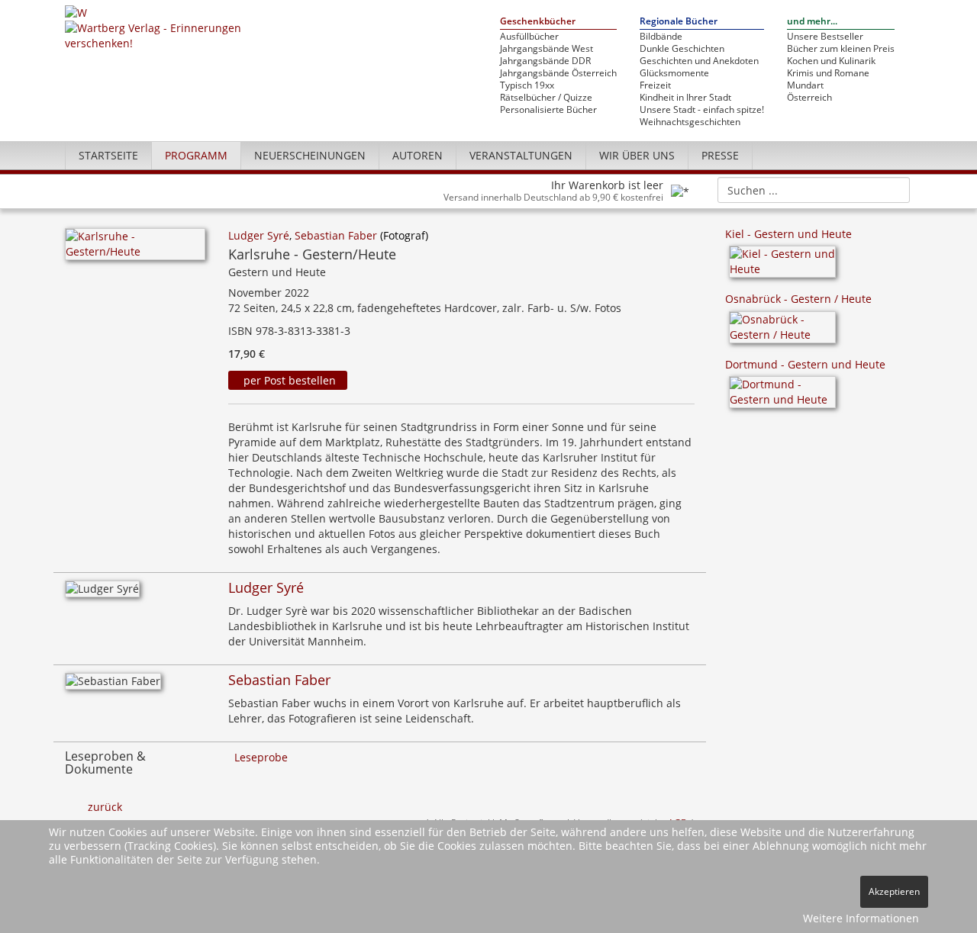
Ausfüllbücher (529, 36)
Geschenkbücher (538, 21)
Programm (196, 155)
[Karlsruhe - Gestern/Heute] (135, 248)
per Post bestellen (288, 380)
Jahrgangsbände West (546, 48)
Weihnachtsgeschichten (690, 122)
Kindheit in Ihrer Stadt (685, 97)
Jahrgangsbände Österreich (558, 73)
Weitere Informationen (861, 918)
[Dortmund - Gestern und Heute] (782, 397)
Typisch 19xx (527, 85)
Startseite (108, 155)
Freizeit (655, 85)
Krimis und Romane (828, 73)
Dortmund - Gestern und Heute (805, 364)
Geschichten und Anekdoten (699, 61)
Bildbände (661, 36)
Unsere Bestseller (825, 36)
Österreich (809, 97)
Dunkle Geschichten (682, 48)
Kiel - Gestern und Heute (788, 234)
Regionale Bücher (678, 21)
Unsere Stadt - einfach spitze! (702, 110)
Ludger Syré (258, 235)
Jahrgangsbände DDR (545, 61)
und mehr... (812, 21)
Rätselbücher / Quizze (546, 97)
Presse (720, 155)
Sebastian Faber (336, 235)
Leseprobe (261, 757)
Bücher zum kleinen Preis (841, 48)
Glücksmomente (674, 73)
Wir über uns (637, 155)
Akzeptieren (894, 891)
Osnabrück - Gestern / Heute (798, 298)
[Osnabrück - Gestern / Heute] (782, 332)
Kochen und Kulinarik (831, 61)
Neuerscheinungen (310, 155)
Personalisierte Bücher (548, 110)
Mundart (805, 85)
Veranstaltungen (520, 155)
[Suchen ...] (893, 189)
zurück (105, 806)
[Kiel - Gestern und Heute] (782, 266)
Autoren (417, 155)
